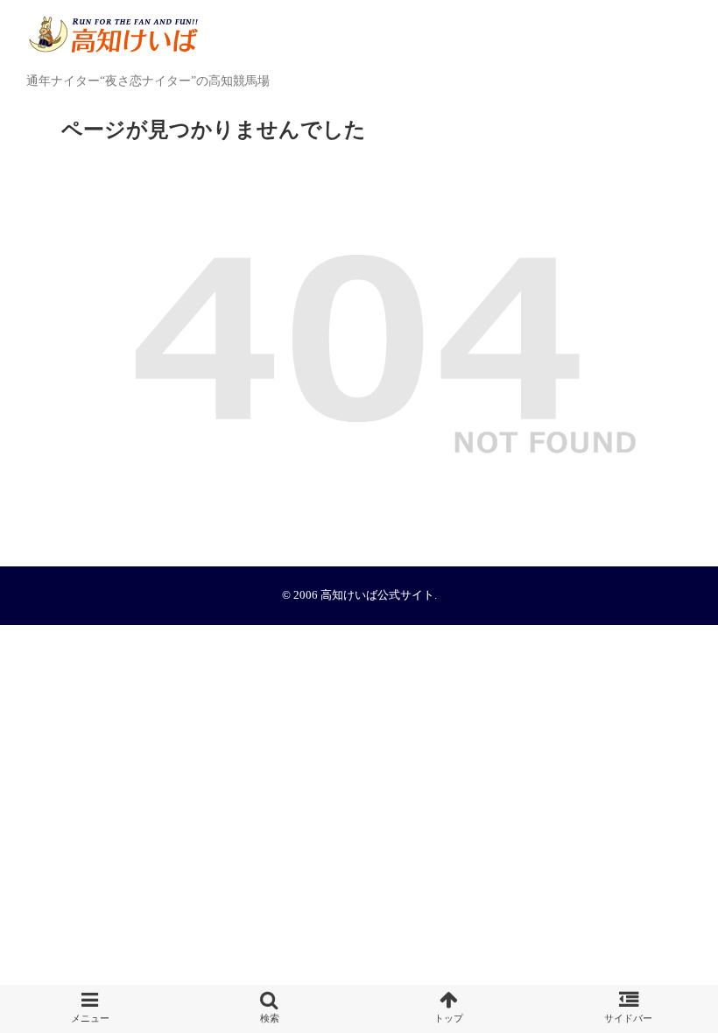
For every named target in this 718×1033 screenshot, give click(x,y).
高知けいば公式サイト (377, 595)
